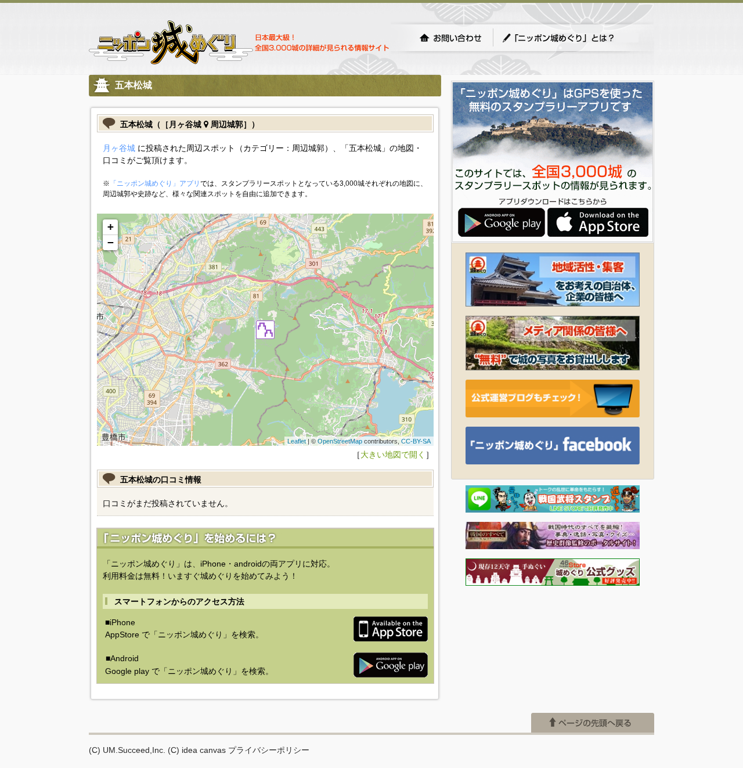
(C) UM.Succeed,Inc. (127, 750)
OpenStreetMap (340, 441)
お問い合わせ (450, 37)
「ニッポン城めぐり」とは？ (570, 37)
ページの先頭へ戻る (592, 723)
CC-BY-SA (416, 441)
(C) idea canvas (197, 750)
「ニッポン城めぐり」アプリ (155, 183)
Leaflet (296, 441)
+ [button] (110, 227)
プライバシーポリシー (268, 750)
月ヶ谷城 (119, 148)
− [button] (110, 242)
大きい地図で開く (392, 454)
